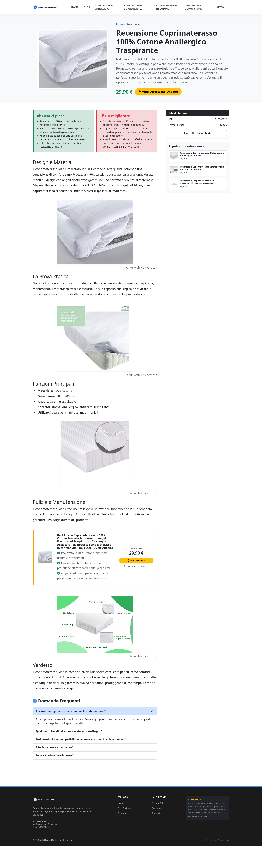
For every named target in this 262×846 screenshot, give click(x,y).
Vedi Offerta (137, 560)
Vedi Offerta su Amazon (159, 92)
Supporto (156, 813)
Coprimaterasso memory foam (195, 7)
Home (74, 7)
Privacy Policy (159, 803)
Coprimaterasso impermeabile (134, 7)
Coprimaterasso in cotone (166, 7)
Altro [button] (221, 7)
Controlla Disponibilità (198, 133)
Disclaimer (157, 808)
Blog (87, 7)
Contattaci (123, 813)
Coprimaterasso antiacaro (105, 7)
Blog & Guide (124, 808)
